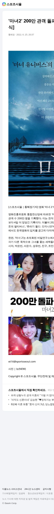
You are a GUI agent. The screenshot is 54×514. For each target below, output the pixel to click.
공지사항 (47, 488)
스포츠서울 (14, 4)
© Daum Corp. (9, 503)
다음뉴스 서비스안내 (12, 488)
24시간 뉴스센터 (32, 488)
